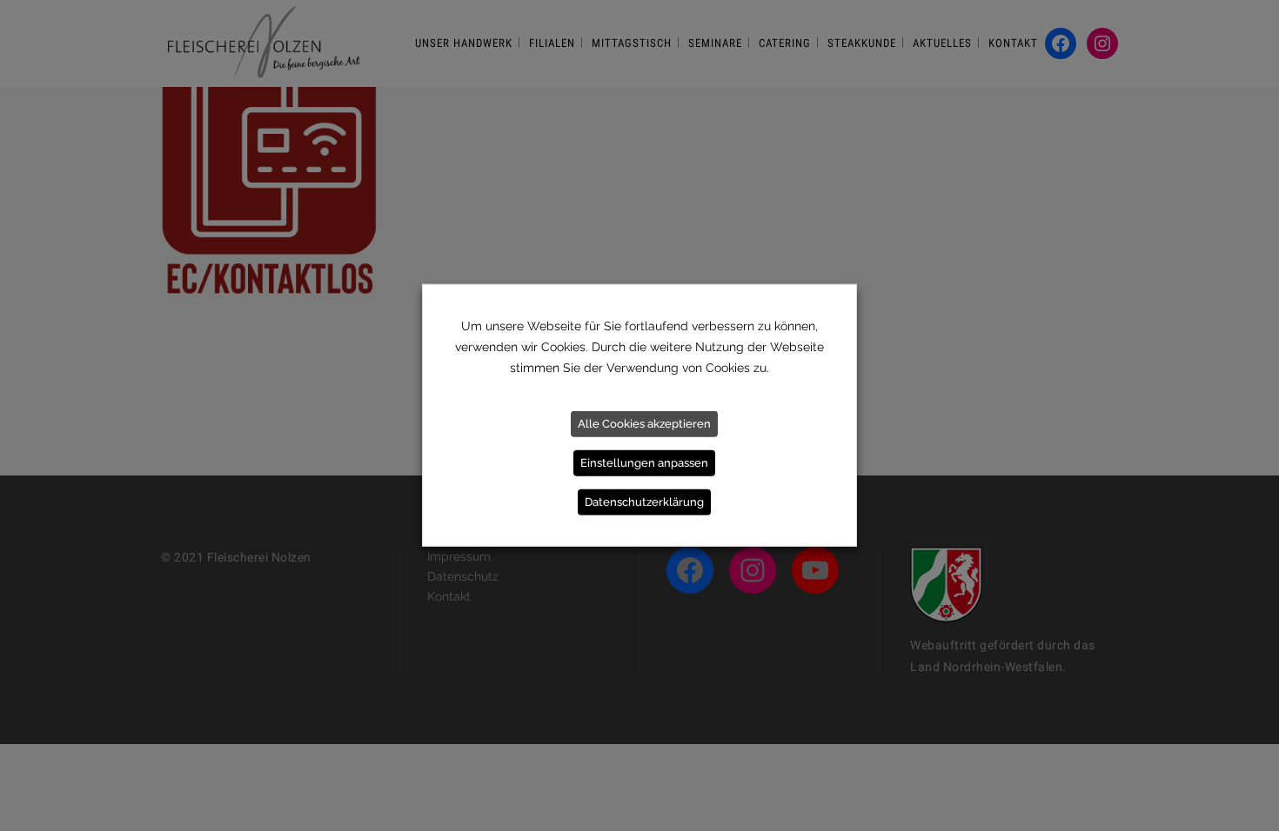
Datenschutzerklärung (644, 502)
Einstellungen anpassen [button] (644, 462)
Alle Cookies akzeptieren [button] (644, 423)
